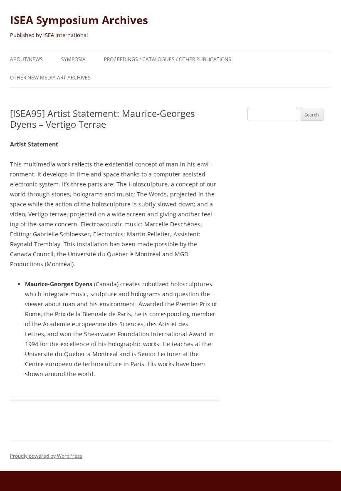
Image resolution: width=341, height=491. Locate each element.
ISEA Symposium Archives (79, 19)
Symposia (73, 59)
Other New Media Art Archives (50, 77)
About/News (26, 59)
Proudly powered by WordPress (46, 455)
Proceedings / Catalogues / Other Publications (167, 59)
